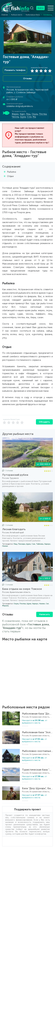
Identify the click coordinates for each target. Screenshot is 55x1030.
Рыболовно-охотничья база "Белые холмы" (37, 751)
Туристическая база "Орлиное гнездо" (37, 769)
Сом (29, 117)
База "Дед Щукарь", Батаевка (37, 788)
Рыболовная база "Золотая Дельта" (37, 732)
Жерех (15, 114)
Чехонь (15, 117)
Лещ (28, 114)
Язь (34, 117)
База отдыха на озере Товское (22, 588)
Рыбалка (11, 171)
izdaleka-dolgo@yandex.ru (19, 106)
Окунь (35, 114)
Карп (22, 114)
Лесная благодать (14, 529)
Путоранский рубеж (15, 474)
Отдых (10, 176)
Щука (23, 117)
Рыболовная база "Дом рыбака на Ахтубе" (37, 713)
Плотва (43, 114)
